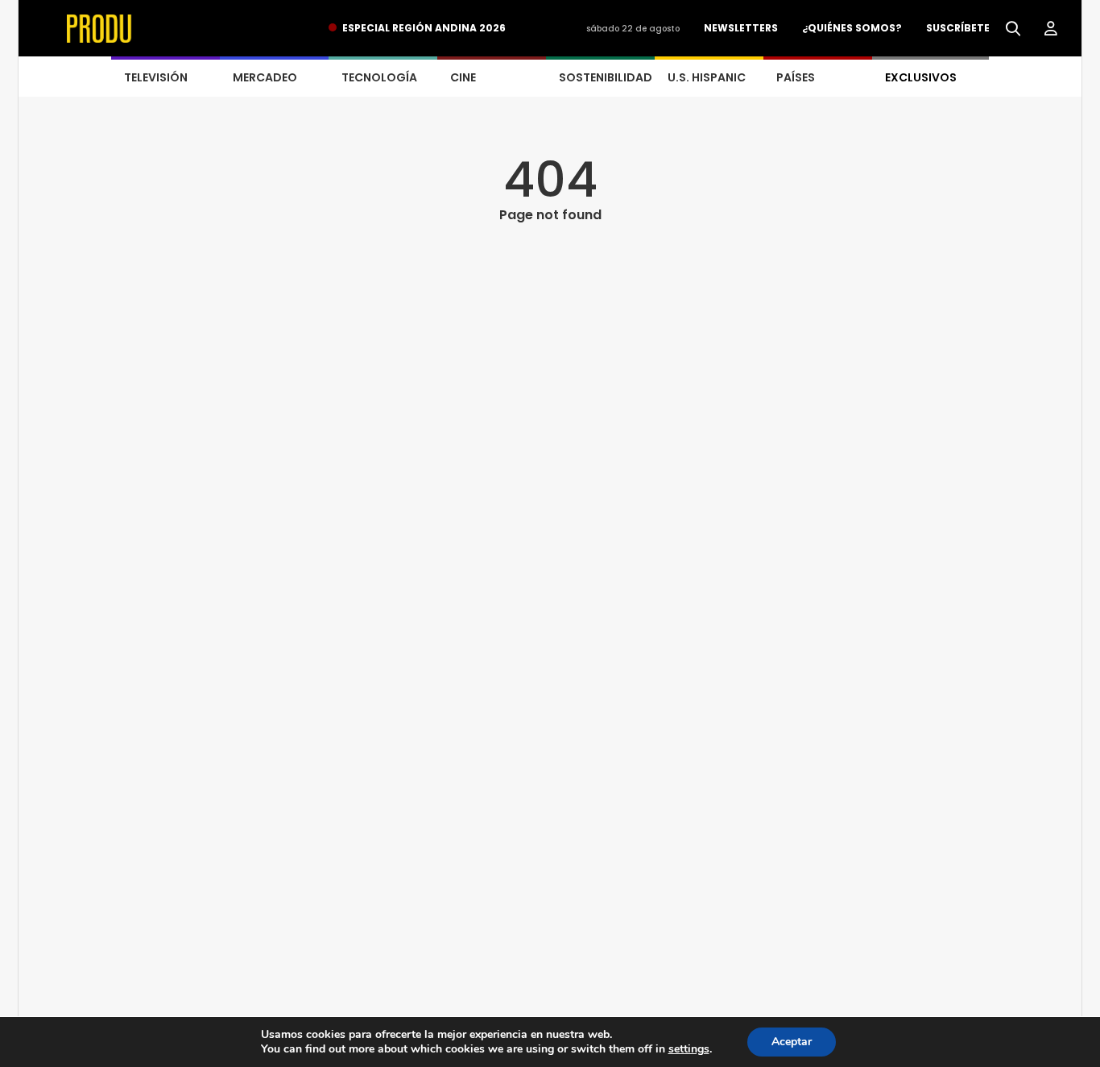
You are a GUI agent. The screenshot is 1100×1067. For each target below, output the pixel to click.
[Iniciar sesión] (1050, 29)
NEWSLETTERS (741, 28)
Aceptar (791, 1041)
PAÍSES (795, 77)
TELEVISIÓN (156, 77)
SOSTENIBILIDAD (605, 77)
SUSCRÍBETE (958, 28)
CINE (463, 77)
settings (688, 1049)
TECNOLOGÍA (379, 77)
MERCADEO (265, 77)
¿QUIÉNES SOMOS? (852, 28)
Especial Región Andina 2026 (424, 28)
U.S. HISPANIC (707, 77)
